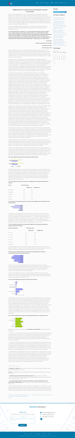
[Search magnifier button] (66, 12)
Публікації (56, 2)
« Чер (54, 63)
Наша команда (37, 433)
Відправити (22, 425)
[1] (50, 19)
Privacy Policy (54, 435)
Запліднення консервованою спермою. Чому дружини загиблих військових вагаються (59, 31)
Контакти (61, 2)
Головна (37, 2)
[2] (26, 24)
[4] (46, 141)
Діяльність (47, 2)
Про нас (41, 2)
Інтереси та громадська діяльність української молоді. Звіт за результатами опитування (60, 36)
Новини (51, 2)
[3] (43, 70)
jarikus (46, 435)
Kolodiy (49, 435)
